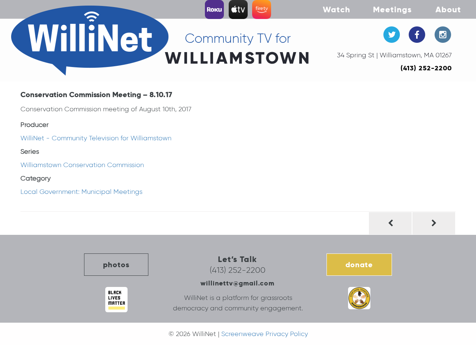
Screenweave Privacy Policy (264, 334)
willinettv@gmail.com (237, 283)
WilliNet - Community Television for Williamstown (95, 138)
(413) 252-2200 (426, 68)
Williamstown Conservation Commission (82, 165)
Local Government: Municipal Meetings (81, 192)
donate (359, 264)
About (448, 9)
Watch (336, 9)
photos (116, 264)
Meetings (392, 9)
